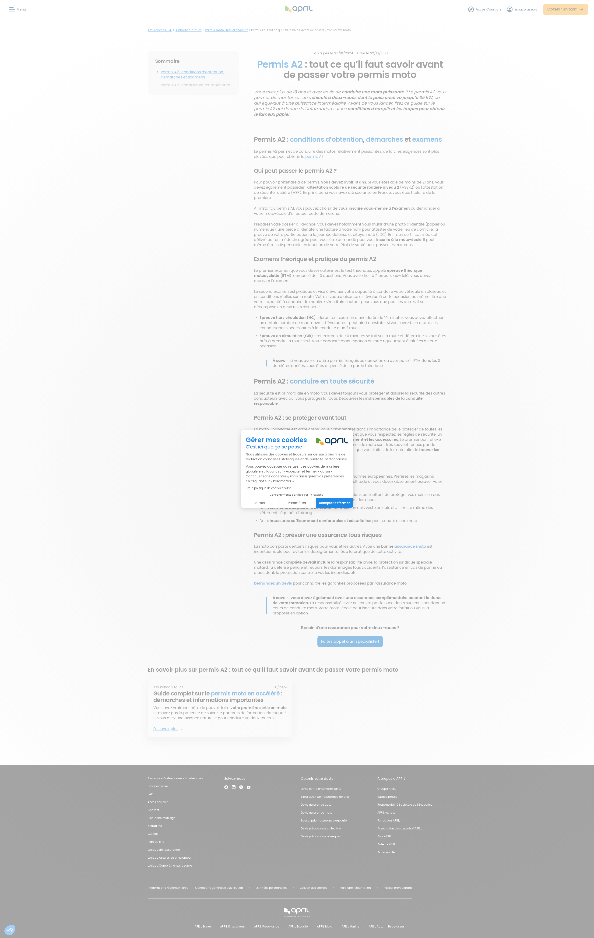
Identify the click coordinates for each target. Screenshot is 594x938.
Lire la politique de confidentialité (268, 488)
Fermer (259, 503)
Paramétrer (297, 503)
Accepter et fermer (334, 503)
